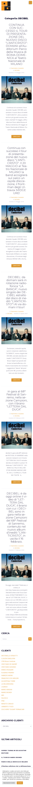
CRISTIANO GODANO (8, 667)
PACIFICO (4, 698)
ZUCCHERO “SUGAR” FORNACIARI (12, 709)
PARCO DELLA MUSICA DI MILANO (14, 762)
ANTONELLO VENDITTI (9, 656)
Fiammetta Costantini (17, 68)
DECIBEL (17, 70)
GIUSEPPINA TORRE (8, 681)
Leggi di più (16, 136)
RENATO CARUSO (7, 704)
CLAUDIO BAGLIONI (8, 658)
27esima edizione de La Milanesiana (16, 766)
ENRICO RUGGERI (7, 670)
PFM (2, 701)
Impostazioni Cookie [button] (9, 783)
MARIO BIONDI (6, 692)
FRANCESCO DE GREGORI (10, 678)
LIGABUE (4, 687)
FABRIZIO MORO (7, 675)
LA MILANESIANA (7, 684)
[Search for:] (14, 639)
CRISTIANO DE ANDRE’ (9, 664)
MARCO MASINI (6, 690)
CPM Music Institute (8, 661)
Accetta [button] (20, 783)
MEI (2, 695)
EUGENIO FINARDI (7, 673)
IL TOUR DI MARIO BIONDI (11, 757)
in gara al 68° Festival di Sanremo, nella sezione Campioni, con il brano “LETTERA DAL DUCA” (16, 400)
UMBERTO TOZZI (7, 707)
